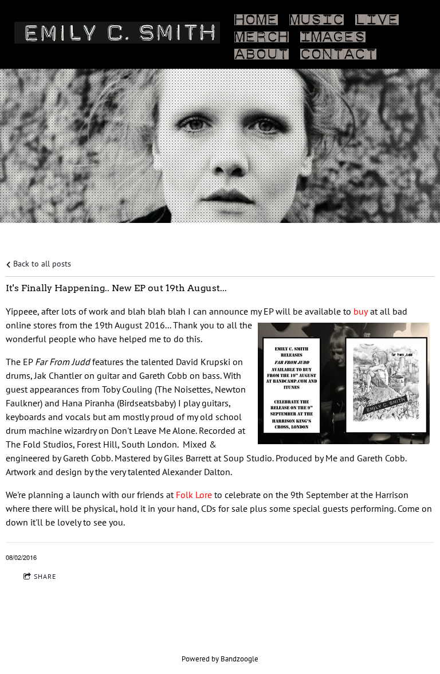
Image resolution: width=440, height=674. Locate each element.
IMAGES (333, 34)
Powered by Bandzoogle (220, 658)
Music (316, 17)
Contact (338, 51)
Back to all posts (41, 263)
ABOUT (261, 51)
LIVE (377, 17)
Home (256, 17)
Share (45, 576)
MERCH (261, 34)
